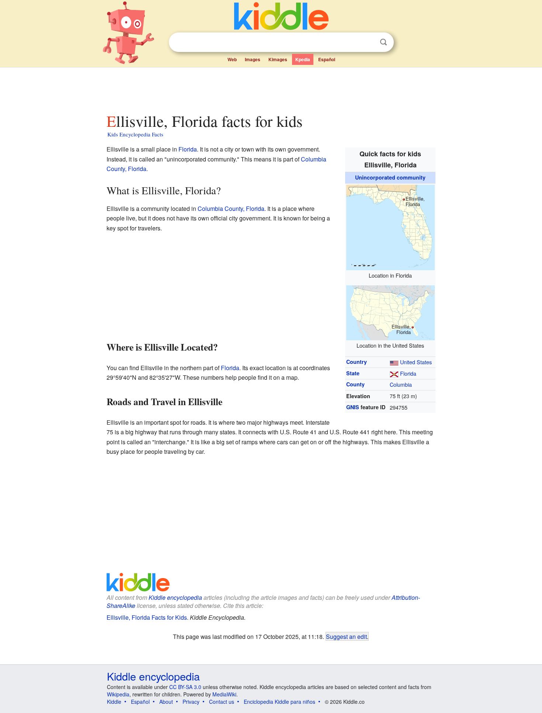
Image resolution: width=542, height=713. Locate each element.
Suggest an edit (346, 636)
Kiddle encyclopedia (175, 597)
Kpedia (302, 59)
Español (326, 59)
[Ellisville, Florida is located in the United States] (390, 312)
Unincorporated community (390, 177)
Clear (368, 42)
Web (232, 59)
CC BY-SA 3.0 (185, 687)
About (166, 701)
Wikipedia (118, 694)
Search (383, 42)
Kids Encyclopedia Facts (135, 134)
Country (356, 361)
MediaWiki (224, 694)
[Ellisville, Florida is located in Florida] (390, 226)
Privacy (191, 701)
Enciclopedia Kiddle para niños (279, 701)
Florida (408, 373)
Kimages (277, 59)
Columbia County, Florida (231, 208)
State (352, 373)
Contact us (221, 701)
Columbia (401, 384)
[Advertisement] (271, 88)
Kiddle (114, 701)
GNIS (352, 407)
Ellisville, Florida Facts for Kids (147, 617)
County (355, 384)
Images (252, 59)
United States (416, 362)
